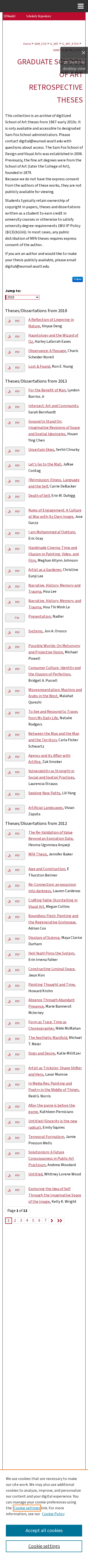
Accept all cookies (44, 1530)
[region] (44, 1513)
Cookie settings (27, 1508)
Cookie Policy (53, 1514)
